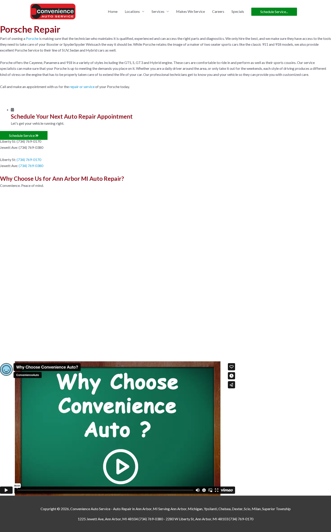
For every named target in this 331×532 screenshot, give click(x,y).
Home (113, 11)
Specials (237, 11)
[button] (24, 135)
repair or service (82, 86)
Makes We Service (190, 11)
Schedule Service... (274, 11)
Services (158, 11)
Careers (218, 11)
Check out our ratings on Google (147, 327)
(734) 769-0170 (29, 159)
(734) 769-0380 (31, 165)
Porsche (32, 38)
